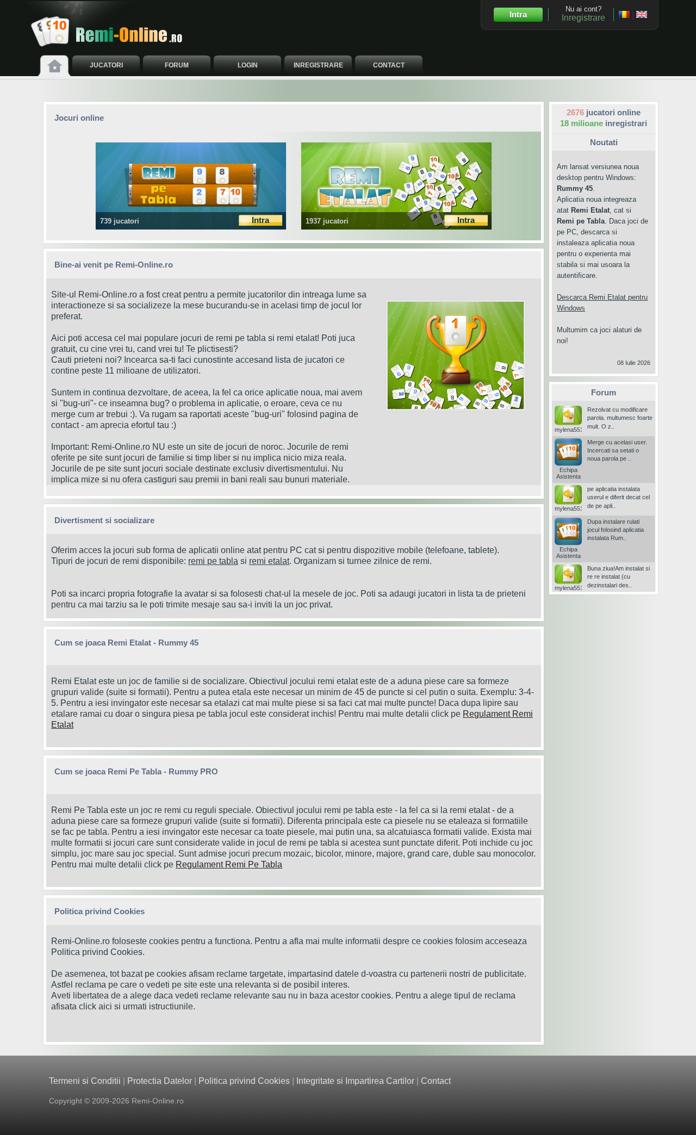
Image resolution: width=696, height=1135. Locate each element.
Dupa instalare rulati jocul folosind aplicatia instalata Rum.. (615, 530)
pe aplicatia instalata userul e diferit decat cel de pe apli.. (618, 497)
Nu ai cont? (583, 13)
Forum (603, 392)
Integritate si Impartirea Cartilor (355, 1081)
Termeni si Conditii (85, 1081)
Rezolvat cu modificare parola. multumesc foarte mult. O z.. (619, 418)
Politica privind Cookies (96, 952)
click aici (95, 1006)
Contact (436, 1081)
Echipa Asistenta (568, 473)
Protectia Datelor (159, 1081)
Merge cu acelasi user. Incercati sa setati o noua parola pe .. (617, 450)
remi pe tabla (213, 561)
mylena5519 (571, 429)
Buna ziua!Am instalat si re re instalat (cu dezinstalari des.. (618, 576)
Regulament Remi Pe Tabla (229, 864)
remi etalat (269, 561)
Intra (518, 14)
